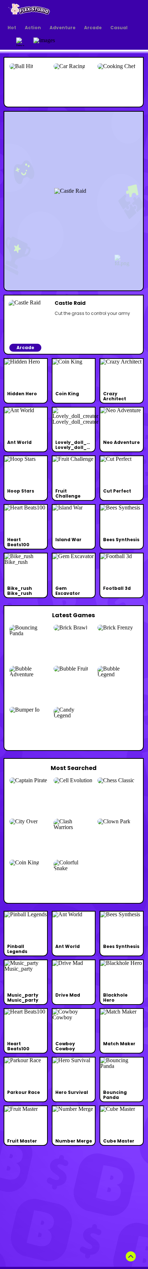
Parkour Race (23, 1092)
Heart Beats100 (18, 542)
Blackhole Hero (115, 997)
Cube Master (118, 1141)
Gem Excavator (67, 590)
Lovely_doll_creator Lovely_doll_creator (80, 444)
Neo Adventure (121, 442)
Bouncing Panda (115, 1094)
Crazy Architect (114, 396)
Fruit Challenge (67, 493)
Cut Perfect (117, 491)
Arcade (93, 28)
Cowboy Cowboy (65, 1046)
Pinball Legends (17, 948)
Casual (119, 28)
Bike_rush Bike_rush (19, 590)
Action (33, 28)
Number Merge (73, 1141)
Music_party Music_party (22, 997)
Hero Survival (71, 1092)
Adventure (62, 28)
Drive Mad (67, 995)
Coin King (67, 394)
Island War (68, 539)
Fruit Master (22, 1141)
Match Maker (119, 1044)
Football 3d (117, 588)
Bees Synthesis (121, 539)
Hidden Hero (22, 394)
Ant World (19, 442)
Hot (12, 28)
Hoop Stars (20, 491)
